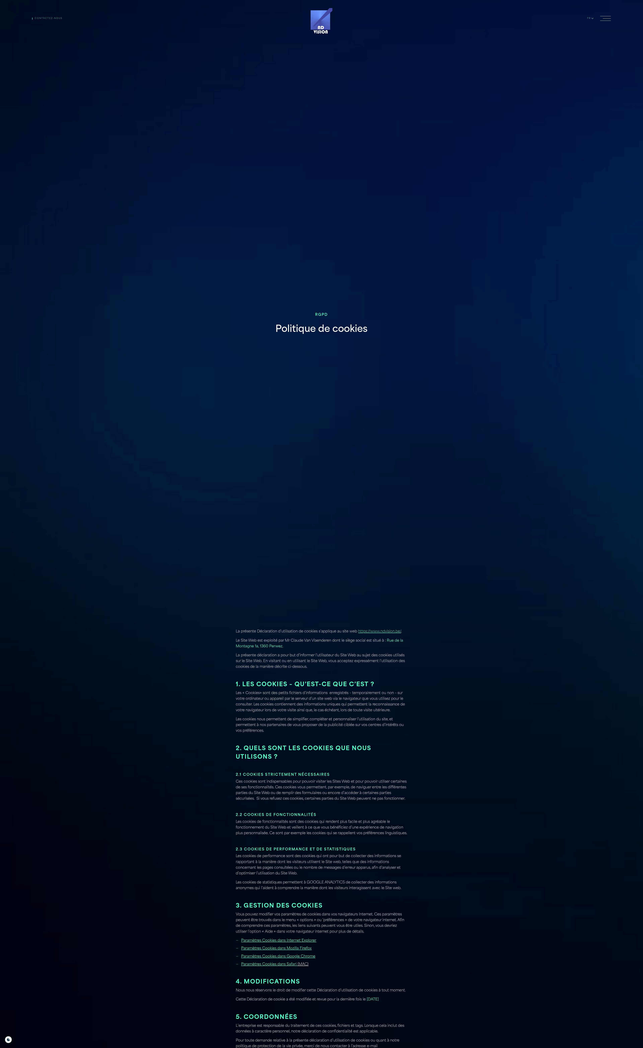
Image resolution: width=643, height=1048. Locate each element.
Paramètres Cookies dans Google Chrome (278, 956)
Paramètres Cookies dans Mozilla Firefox (276, 948)
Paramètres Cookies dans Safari (269, 964)
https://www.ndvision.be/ (379, 631)
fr (589, 18)
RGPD (321, 315)
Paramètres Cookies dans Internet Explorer (278, 940)
